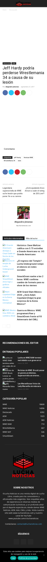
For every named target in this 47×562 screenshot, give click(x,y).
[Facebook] (5, 92)
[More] (29, 92)
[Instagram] (23, 541)
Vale (13, 558)
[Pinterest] (17, 92)
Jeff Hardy (17, 157)
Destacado (13, 10)
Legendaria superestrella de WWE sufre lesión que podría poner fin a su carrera (12, 192)
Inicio (4, 10)
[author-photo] (23, 213)
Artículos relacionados (13, 238)
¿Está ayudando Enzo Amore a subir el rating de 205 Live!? (34, 191)
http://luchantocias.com (23, 225)
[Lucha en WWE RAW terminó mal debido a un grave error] (9, 363)
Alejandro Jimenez (12, 87)
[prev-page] (4, 326)
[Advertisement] (23, 37)
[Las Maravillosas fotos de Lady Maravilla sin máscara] (9, 386)
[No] (43, 555)
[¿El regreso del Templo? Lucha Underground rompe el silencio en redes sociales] (9, 266)
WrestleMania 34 (9, 161)
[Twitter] (11, 92)
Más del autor (32, 238)
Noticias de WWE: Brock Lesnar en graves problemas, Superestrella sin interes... (31, 373)
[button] (4, 3)
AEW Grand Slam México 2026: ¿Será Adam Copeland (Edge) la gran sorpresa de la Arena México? (29, 298)
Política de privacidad (28, 558)
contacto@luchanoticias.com (29, 524)
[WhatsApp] (23, 92)
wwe (19, 161)
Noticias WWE (28, 157)
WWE (13, 63)
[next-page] (8, 326)
